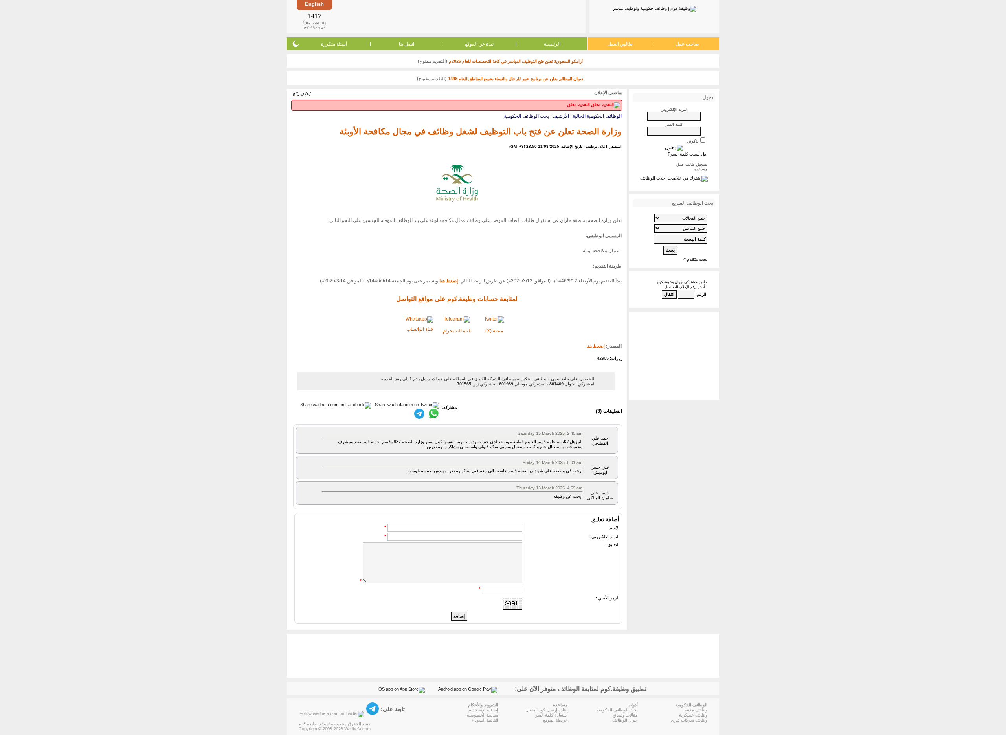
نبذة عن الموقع (479, 44)
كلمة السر (674, 124)
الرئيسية (552, 44)
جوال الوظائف (625, 720)
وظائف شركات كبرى (689, 720)
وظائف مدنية (696, 710)
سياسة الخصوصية (482, 715)
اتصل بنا (406, 44)
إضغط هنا (595, 346)
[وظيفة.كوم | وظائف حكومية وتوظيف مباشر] (654, 7)
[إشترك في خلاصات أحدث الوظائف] (674, 178)
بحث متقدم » (695, 259)
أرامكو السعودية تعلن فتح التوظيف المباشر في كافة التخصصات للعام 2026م (516, 61)
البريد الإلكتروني (674, 109)
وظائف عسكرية (693, 715)
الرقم (701, 294)
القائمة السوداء (485, 720)
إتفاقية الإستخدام (483, 710)
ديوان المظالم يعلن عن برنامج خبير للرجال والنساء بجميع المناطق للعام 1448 (515, 78)
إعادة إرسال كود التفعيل (546, 710)
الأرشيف (561, 116)
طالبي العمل (620, 44)
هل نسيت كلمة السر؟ (687, 154)
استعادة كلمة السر (551, 715)
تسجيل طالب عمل (691, 164)
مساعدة (700, 169)
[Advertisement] (458, 16)
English (314, 4)
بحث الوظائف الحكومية (526, 116)
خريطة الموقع (555, 720)
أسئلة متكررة (334, 44)
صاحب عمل (687, 44)
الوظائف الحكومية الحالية (597, 116)
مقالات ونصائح (625, 715)
